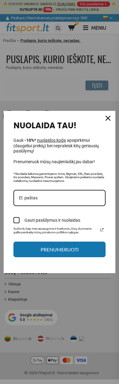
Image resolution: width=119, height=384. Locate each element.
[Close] (108, 118)
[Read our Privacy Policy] (102, 229)
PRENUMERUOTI (60, 249)
